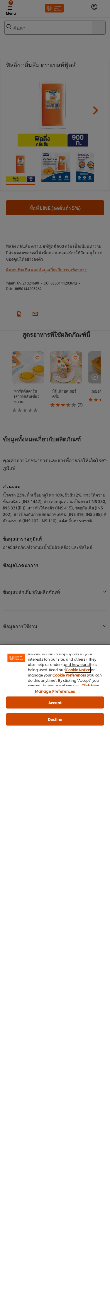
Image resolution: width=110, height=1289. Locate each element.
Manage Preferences (55, 691)
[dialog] (55, 966)
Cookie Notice (78, 669)
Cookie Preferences (69, 674)
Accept (55, 702)
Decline (55, 719)
